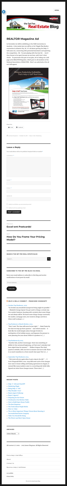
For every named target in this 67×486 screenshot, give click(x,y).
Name (9, 180)
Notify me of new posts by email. (17, 208)
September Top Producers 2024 (18, 357)
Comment (10, 155)
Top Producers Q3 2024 (15, 340)
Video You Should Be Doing (17, 416)
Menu (57, 10)
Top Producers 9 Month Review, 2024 (20, 324)
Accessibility (10, 473)
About (9, 459)
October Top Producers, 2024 (17, 305)
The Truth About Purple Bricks (18, 406)
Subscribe (11, 288)
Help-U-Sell (32, 135)
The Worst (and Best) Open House (19, 418)
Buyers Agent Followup (15, 393)
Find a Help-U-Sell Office (15, 455)
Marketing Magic (13, 386)
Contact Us (10, 463)
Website (9, 196)
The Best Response (14, 404)
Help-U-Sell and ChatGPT (16, 384)
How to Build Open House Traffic (18, 402)
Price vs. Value (12, 409)
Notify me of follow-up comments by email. (20, 204)
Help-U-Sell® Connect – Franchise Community (27, 301)
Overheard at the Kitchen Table (18, 400)
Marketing (38, 135)
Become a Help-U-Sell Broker (16, 467)
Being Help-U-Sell (14, 388)
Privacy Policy (10, 476)
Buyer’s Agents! (13, 395)
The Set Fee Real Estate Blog (33, 481)
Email (9, 188)
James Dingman (13, 135)
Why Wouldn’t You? (14, 391)
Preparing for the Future (16, 397)
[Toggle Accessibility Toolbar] (4, 12)
